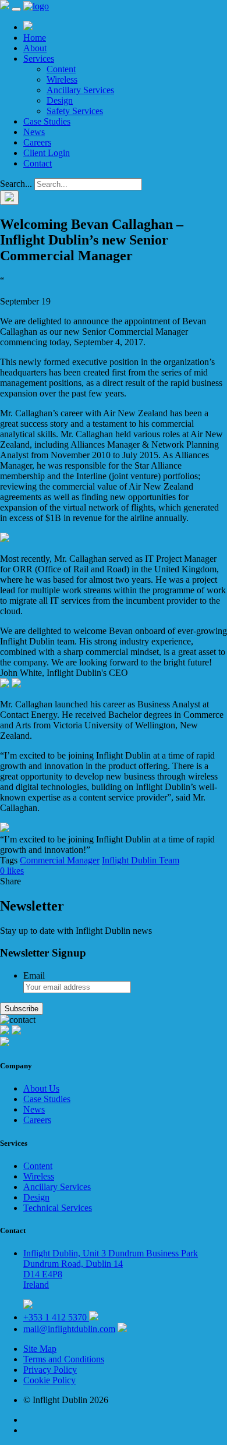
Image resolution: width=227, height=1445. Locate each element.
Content (61, 69)
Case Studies (46, 121)
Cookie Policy (49, 1380)
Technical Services (57, 1208)
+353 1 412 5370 (56, 1317)
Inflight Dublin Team (140, 860)
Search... (16, 184)
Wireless (62, 79)
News (34, 132)
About (35, 48)
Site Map (39, 1349)
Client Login (46, 153)
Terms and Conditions (63, 1359)
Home (34, 37)
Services (38, 58)
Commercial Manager (60, 860)
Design (60, 100)
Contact (37, 163)
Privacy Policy (50, 1370)
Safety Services (75, 111)
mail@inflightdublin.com (69, 1329)
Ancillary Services (80, 90)
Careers (37, 142)
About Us (41, 1088)
